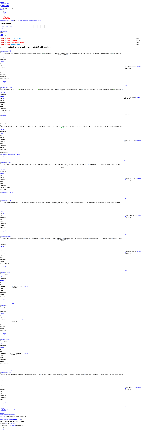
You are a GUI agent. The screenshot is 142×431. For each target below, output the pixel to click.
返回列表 (2, 31)
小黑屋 (1, 419)
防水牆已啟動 (18, 419)
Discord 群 (13, 0)
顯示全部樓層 (137, 97)
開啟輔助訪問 (7, 3)
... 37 (7, 30)
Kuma (9, 339)
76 (4, 92)
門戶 (4, 12)
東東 (10, 28)
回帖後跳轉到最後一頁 (21, 416)
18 (1, 207)
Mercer (35, 28)
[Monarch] (27, 26)
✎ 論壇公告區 (11, 20)
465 (3, 129)
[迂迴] (2, 26)
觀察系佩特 (9, 162)
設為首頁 (2, 0)
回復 (3, 428)
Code (11, 414)
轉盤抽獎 (6, 18)
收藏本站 (6, 0)
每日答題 (6, 17)
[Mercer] (35, 26)
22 (4, 207)
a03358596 (31, 28)
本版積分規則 (3, 416)
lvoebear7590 (10, 272)
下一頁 (13, 30)
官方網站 (9, 0)
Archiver (7, 419)
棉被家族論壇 (3, 20)
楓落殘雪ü (6, 47)
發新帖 (5, 31)
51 (3, 169)
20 (4, 57)
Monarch (27, 28)
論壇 (5, 13)
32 (3, 92)
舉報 (126, 85)
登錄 (1, 2)
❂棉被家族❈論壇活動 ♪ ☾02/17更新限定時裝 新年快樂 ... (31, 20)
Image (4, 414)
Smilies (13, 414)
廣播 (1, 35)
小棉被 (1, 133)
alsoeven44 (9, 51)
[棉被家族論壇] (4, 6)
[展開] (1, 32)
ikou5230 (9, 372)
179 (4, 129)
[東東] (10, 26)
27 (4, 169)
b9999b (43, 28)
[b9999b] (43, 26)
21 (4, 242)
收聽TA (4, 81)
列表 (3, 429)
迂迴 (2, 28)
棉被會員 (2, 61)
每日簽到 (4, 16)
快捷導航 (2, 9)
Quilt (6, 423)
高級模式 (2, 413)
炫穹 (6, 28)
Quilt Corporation (13, 425)
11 (1, 92)
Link (7, 414)
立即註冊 (14, 411)
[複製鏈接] (10, 50)
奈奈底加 (9, 236)
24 (3, 242)
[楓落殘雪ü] (0, 47)
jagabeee (9, 305)
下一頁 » (2, 408)
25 (3, 57)
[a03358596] (32, 26)
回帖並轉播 (13, 416)
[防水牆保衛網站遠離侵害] (21, 419)
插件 (5, 14)
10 (5, 30)
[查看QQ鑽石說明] (67, 54)
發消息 (4, 82)
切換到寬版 (2, 3)
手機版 (4, 419)
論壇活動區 (17, 20)
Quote (9, 414)
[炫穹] (6, 26)
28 (3, 207)
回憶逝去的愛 (9, 87)
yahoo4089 (9, 200)
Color (2, 414)
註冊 (3, 2)
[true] (12, 8)
